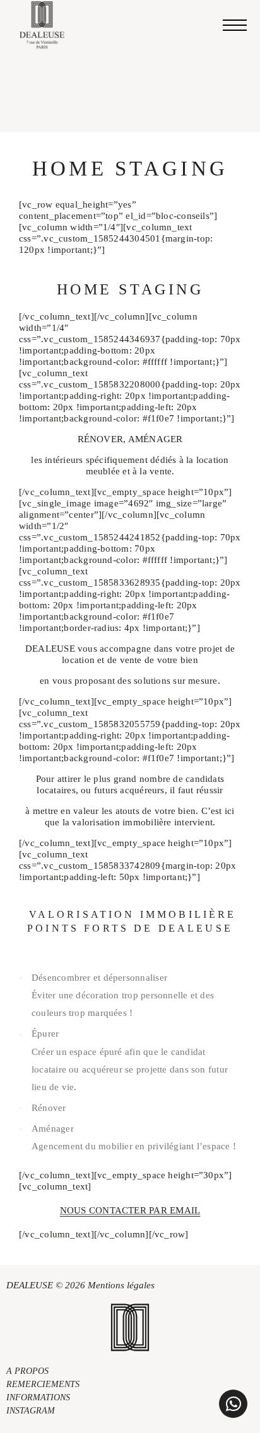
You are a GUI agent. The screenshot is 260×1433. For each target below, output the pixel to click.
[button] (233, 1404)
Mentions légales (121, 1285)
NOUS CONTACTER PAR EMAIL (130, 1210)
